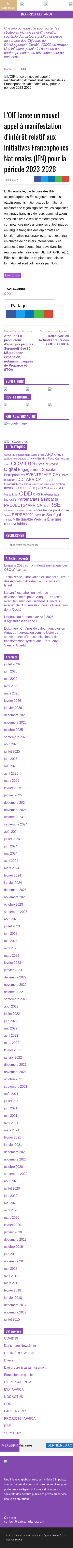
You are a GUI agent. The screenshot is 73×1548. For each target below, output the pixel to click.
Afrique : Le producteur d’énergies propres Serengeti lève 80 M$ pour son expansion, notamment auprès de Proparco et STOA (18, 352)
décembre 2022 (15, 977)
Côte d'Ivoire (47, 464)
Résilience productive (52, 510)
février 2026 (12, 700)
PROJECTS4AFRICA (23, 505)
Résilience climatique (25, 510)
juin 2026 (10, 671)
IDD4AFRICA (29, 479)
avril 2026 (11, 686)
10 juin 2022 (11, 180)
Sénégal (53, 514)
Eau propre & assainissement (25, 1367)
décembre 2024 (15, 802)
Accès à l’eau (37, 455)
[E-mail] (65, 179)
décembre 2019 (15, 1239)
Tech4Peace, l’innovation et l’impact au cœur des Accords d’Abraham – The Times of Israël (36, 581)
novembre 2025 (15, 722)
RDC (45, 505)
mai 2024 (10, 853)
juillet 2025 (12, 751)
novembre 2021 (15, 1072)
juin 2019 (10, 1254)
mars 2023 (11, 955)
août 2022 (11, 1006)
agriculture (11, 458)
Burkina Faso (45, 458)
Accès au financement (17, 454)
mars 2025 (11, 780)
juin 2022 (10, 1021)
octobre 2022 (13, 992)
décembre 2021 (15, 1064)
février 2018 (12, 1290)
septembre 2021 (15, 1086)
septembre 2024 (15, 824)
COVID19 (23, 463)
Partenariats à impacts (37, 499)
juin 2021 (10, 1108)
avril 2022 (11, 1035)
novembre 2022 (15, 984)
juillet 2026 (12, 664)
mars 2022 (11, 1043)
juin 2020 (10, 1196)
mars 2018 (11, 1283)
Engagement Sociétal (37, 469)
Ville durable (23, 519)
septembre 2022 (15, 999)
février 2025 (12, 788)
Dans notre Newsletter (20, 1345)
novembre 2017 (15, 1312)
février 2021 (12, 1137)
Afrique (58, 454)
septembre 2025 (15, 737)
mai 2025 (10, 766)
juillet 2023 (12, 926)
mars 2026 (11, 693)
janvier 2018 (13, 1297)
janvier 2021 (13, 1144)
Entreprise (12, 475)
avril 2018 (11, 1276)
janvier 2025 (13, 795)
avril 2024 (11, 860)
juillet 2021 (12, 1101)
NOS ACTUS (13, 1396)
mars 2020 (11, 1217)
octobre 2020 (13, 1166)
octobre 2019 (13, 1246)
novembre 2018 (15, 1261)
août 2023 (11, 919)
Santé (7, 515)
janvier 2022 (13, 1057)
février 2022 (12, 1050)
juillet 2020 (12, 1188)
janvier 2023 (13, 970)
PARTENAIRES (15, 1411)
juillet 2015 (12, 1319)
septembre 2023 (15, 912)
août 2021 (11, 1094)
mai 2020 (10, 1203)
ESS (22, 475)
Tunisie (8, 519)
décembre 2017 (15, 1305)
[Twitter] (44, 179)
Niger (15, 494)
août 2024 (11, 831)
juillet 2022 (12, 1013)
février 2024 (12, 875)
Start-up (40, 515)
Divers (8, 1360)
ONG (36, 494)
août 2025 (11, 744)
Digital (10, 469)
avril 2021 (11, 1123)
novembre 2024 (15, 810)
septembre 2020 (15, 1174)
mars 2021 (11, 1130)
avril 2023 (11, 948)
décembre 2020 (15, 1152)
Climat (7, 464)
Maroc (7, 494)
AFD (49, 454)
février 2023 (12, 962)
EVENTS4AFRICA (42, 474)
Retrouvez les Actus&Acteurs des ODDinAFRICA (54, 340)
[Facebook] (37, 179)
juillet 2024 (12, 839)
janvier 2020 (13, 1232)
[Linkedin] (51, 179)
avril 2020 (11, 1210)
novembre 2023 (15, 897)
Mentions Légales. (42, 1535)
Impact (47, 480)
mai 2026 (10, 678)
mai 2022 (10, 1028)
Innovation (58, 484)
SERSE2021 (23, 514)
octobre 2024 (13, 817)
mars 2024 (11, 868)
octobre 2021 (13, 1079)
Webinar (40, 519)
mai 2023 (10, 941)
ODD (7, 293)
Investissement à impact (23, 488)
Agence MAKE (14, 1539)
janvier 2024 (13, 882)
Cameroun (62, 458)
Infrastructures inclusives (37, 484)
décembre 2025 (15, 715)
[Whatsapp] (58, 179)
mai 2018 (10, 1268)
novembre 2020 (15, 1159)
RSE (55, 505)
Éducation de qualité (19, 1375)
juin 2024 (10, 846)
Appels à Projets (27, 458)
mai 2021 (10, 1115)
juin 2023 (10, 933)
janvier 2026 (13, 708)
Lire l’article (12, 275)
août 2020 (11, 1181)
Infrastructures (13, 484)
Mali (61, 488)
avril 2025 (11, 773)
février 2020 (12, 1225)
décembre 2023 (15, 890)
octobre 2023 (13, 904)
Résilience (9, 510)
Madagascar (51, 488)
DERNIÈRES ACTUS (19, 1353)
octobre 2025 (13, 729)
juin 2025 (10, 759)
